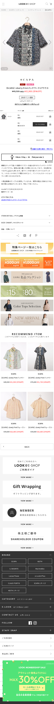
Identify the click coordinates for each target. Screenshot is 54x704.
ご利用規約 (7, 638)
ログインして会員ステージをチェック (27, 104)
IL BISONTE (14, 569)
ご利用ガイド (8, 646)
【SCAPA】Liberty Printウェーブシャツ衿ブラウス (18, 427)
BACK (27, 446)
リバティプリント (34, 10)
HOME (3, 10)
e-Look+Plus (40, 576)
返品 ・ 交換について (8, 229)
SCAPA (14, 561)
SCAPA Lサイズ (40, 583)
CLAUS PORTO (14, 583)
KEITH (40, 561)
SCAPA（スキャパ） (17, 10)
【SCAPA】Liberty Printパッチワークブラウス (17, 378)
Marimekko (40, 569)
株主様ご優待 (8, 653)
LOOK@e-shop (27, 4)
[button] (49, 42)
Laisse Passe (14, 576)
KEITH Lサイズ (14, 590)
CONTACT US (16, 615)
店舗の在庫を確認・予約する (42, 149)
